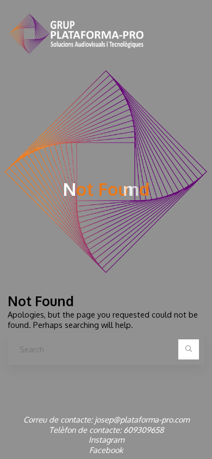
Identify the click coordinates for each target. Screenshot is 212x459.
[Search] (188, 349)
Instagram (106, 439)
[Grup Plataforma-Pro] (76, 33)
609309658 (143, 430)
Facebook (106, 450)
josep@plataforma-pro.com (142, 419)
